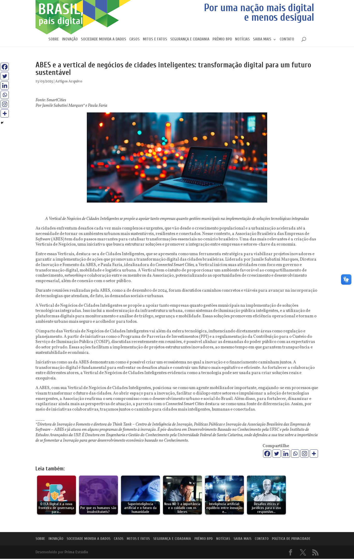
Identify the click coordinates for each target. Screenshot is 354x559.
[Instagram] (304, 453)
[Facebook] (267, 453)
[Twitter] (276, 453)
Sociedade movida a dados (103, 39)
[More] (314, 453)
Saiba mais (262, 39)
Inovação (70, 39)
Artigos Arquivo (68, 81)
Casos (134, 39)
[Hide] (2, 123)
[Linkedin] (286, 453)
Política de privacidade (291, 538)
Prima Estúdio (76, 552)
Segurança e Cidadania (189, 39)
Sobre (53, 39)
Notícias (242, 39)
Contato (287, 39)
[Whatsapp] (295, 453)
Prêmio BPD (222, 39)
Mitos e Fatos (155, 39)
